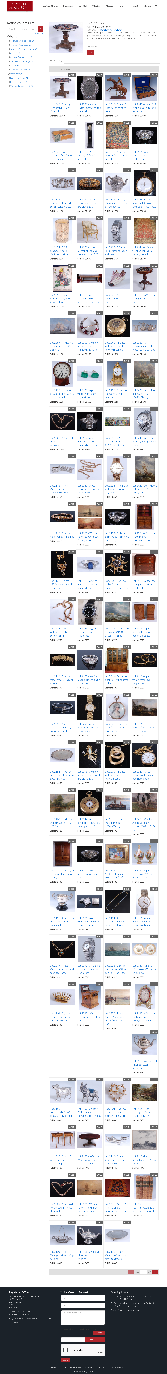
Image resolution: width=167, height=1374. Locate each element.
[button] (156, 4)
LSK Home (147, 6)
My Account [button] (133, 6)
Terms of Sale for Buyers (80, 1367)
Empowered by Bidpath (84, 1371)
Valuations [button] (96, 6)
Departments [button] (68, 6)
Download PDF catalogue (111, 30)
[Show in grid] (156, 69)
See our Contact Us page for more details (129, 1310)
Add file (100, 1333)
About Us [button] (110, 6)
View (90, 52)
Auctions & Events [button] (50, 6)
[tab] (122, 46)
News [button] (121, 6)
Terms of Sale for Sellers (103, 1367)
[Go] (40, 29)
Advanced (39, 33)
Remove (100, 1340)
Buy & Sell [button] (83, 6)
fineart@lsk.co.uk (21, 1314)
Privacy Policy (120, 1367)
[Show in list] (151, 69)
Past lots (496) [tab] (55, 60)
